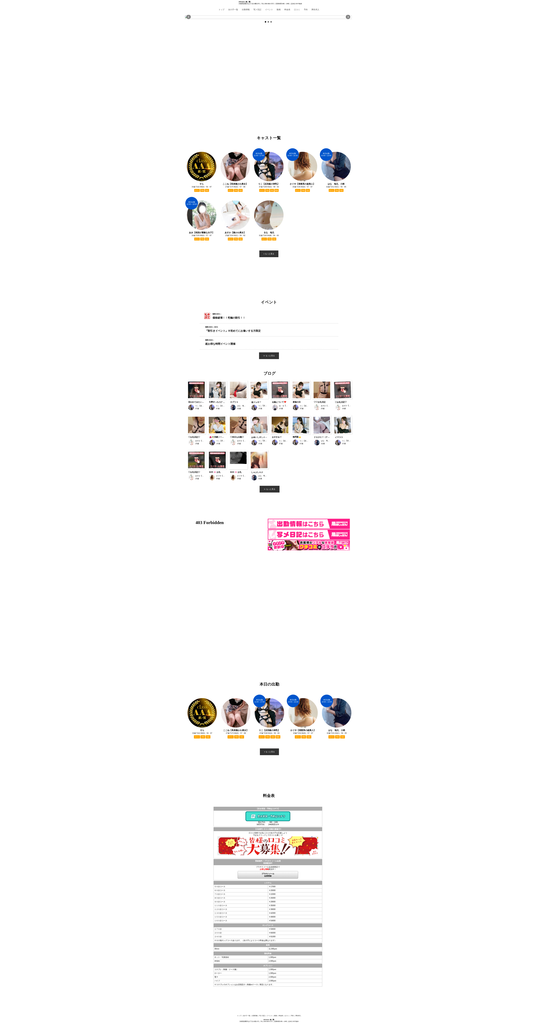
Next (348, 17)
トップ (221, 9)
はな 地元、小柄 (336, 730)
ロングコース (267, 925)
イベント (269, 9)
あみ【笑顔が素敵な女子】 (201, 232)
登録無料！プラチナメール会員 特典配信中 (268, 862)
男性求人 (315, 9)
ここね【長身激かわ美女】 (235, 730)
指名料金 (268, 953)
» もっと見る (269, 752)
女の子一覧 (233, 9)
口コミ (297, 9)
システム (268, 883)
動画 (279, 9)
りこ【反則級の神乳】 (269, 730)
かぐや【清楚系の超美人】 (303, 730)
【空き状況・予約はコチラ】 (268, 809)
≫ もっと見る (269, 489)
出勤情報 (246, 9)
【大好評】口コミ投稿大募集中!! (268, 829)
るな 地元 (269, 232)
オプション (268, 966)
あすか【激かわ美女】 (235, 232)
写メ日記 (257, 9)
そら (202, 730)
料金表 (287, 9)
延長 (268, 945)
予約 (306, 9)
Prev (188, 17)
